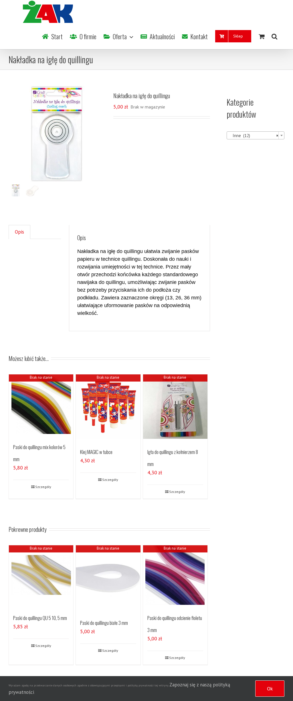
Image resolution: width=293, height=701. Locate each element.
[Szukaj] (274, 36)
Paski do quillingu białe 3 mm (104, 622)
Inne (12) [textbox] (253, 135)
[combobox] (255, 135)
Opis (19, 232)
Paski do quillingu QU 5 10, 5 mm (40, 617)
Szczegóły (43, 487)
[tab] (19, 232)
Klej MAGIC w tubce (96, 451)
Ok (270, 688)
